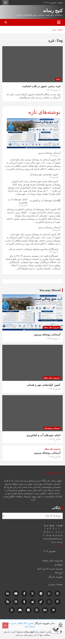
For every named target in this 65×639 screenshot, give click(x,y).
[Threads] (12, 610)
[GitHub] (16, 602)
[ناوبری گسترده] (59, 22)
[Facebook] (24, 594)
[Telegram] (41, 594)
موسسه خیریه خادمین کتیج (50, 568)
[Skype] (8, 602)
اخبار (58, 79)
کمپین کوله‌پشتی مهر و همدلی (44, 174)
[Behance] (45, 610)
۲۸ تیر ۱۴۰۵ (55, 389)
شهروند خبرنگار (55, 577)
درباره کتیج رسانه (54, 473)
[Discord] (20, 610)
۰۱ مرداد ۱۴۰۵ (53, 338)
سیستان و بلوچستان (52, 428)
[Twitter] (32, 594)
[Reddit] (32, 602)
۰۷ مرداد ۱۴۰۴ (53, 90)
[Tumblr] (24, 602)
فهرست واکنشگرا (5, 2)
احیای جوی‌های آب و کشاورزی (43, 435)
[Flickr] (28, 610)
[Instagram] (57, 594)
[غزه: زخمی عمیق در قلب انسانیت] (32, 64)
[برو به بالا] (5, 625)
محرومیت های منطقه (52, 327)
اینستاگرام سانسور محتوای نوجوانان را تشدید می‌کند (33, 249)
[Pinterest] (57, 602)
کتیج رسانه (53, 10)
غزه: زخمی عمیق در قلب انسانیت (41, 86)
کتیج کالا (59, 572)
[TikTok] (41, 602)
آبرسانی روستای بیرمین (49, 153)
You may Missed (50, 290)
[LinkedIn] (8, 594)
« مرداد (59, 546)
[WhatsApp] (49, 594)
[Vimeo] (53, 610)
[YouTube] (16, 594)
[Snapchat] (49, 602)
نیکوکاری (58, 564)
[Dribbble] (37, 610)
